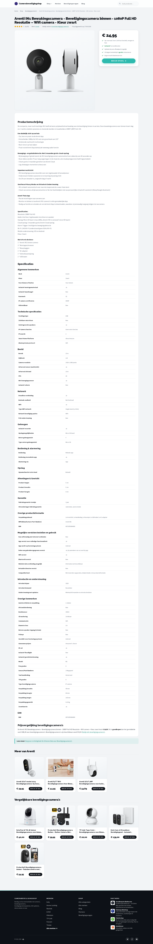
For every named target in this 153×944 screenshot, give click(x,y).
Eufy (48, 902)
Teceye (49, 925)
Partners (82, 912)
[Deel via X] (127, 939)
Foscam (49, 922)
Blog (83, 3)
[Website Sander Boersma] (23, 939)
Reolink (49, 909)
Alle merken (83, 905)
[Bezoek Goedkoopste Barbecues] (113, 903)
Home (16, 11)
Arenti (37, 26)
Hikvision (50, 915)
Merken (58, 3)
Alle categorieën (84, 902)
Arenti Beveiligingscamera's (60, 26)
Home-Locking (52, 905)
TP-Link (49, 918)
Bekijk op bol (117, 61)
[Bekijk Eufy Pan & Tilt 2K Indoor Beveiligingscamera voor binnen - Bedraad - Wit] (29, 816)
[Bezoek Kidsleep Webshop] (113, 911)
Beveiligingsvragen (71, 3)
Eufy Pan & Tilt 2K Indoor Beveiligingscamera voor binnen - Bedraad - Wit (29, 832)
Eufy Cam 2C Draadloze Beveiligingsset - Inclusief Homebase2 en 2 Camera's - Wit (123, 832)
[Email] (137, 939)
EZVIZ (49, 912)
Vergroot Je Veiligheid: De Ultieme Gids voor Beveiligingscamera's (48, 741)
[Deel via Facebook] (132, 939)
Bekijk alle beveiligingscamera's (93, 732)
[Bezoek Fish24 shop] (113, 919)
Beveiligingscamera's (31, 11)
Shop (48, 3)
